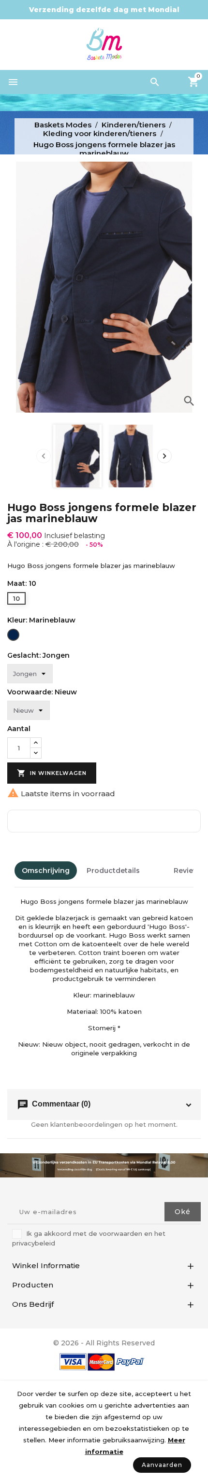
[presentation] (43, 456)
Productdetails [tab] (113, 870)
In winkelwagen (52, 773)
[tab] (156, 870)
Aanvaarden (162, 1464)
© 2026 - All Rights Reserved (104, 1343)
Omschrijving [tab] (46, 870)
